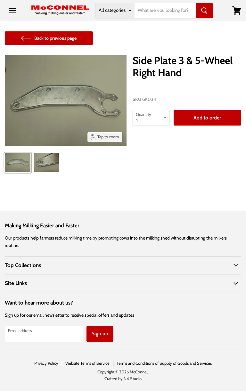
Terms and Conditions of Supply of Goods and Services (164, 363)
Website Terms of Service (87, 363)
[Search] (204, 10)
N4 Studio (133, 378)
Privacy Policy (46, 363)
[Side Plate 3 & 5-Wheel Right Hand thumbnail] (17, 162)
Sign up (100, 333)
